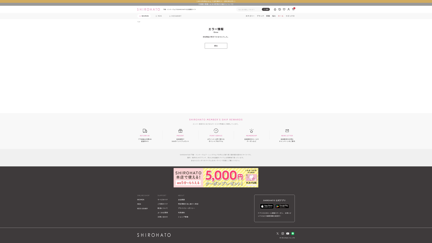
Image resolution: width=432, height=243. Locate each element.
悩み (274, 16)
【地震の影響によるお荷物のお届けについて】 (216, 4)
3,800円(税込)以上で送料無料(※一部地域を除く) (216, 1)
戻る (216, 46)
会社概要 (181, 200)
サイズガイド (163, 200)
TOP (138, 22)
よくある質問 (163, 213)
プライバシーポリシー (186, 208)
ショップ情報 (183, 217)
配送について (163, 208)
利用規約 (181, 213)
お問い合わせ (163, 217)
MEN (139, 204)
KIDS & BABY (142, 209)
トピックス (290, 16)
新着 (268, 16)
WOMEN (140, 200)
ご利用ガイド (163, 204)
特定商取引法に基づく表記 (188, 204)
